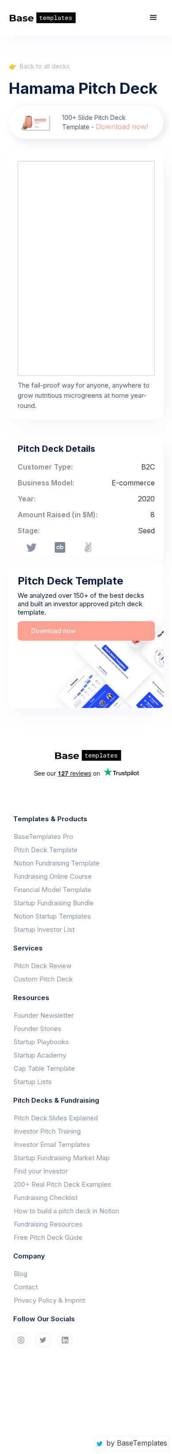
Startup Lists (33, 1081)
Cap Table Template (44, 1068)
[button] (153, 17)
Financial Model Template (52, 889)
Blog (20, 1273)
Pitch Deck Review (42, 966)
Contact (26, 1287)
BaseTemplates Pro (43, 836)
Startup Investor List (44, 929)
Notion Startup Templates (52, 916)
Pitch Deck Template (46, 850)
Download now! (122, 126)
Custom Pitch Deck (43, 979)
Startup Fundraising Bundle (53, 903)
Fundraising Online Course (53, 876)
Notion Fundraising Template (57, 863)
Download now (53, 631)
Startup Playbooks (41, 1042)
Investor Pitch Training (47, 1131)
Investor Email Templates (52, 1144)
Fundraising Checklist (46, 1197)
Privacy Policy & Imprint (49, 1300)
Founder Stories (37, 1028)
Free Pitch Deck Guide (48, 1237)
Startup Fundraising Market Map (62, 1158)
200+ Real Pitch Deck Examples (62, 1184)
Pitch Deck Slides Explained (56, 1118)
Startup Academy (40, 1055)
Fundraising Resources (48, 1224)
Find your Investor (41, 1171)
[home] (46, 17)
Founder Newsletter (44, 1015)
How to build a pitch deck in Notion (66, 1211)
